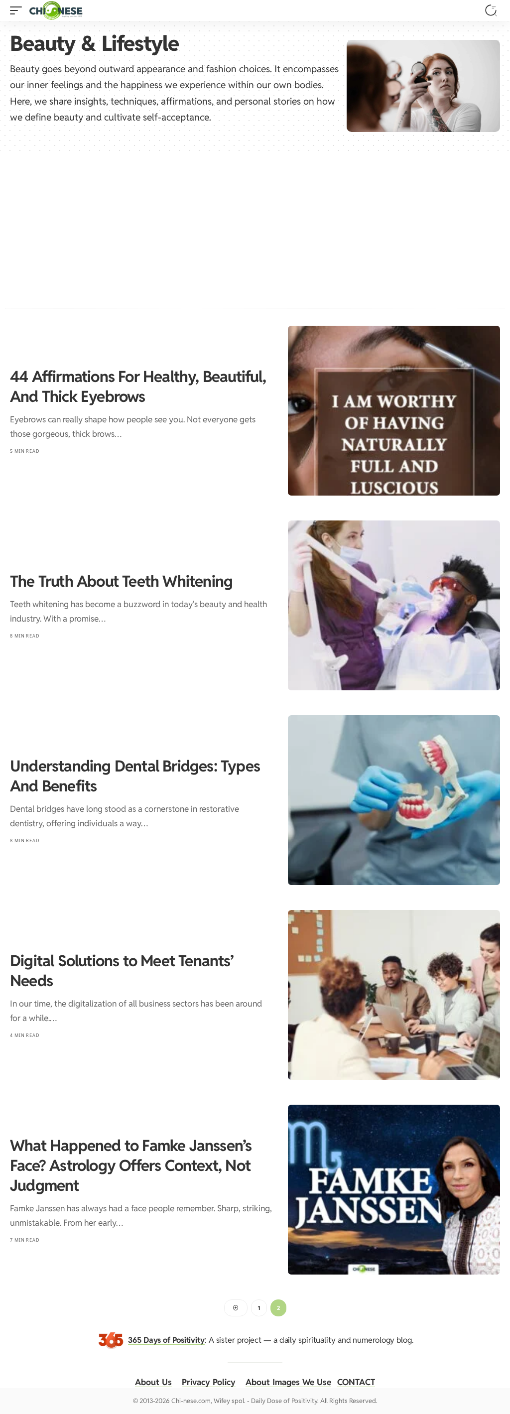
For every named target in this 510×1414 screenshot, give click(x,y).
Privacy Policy (209, 1382)
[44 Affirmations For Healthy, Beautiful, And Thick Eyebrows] (394, 411)
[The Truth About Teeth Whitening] (394, 605)
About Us (153, 1382)
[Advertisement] (255, 225)
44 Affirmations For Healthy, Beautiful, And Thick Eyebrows (138, 386)
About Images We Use (288, 1382)
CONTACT (356, 1382)
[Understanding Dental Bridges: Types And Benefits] (394, 800)
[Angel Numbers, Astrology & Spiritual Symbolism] (56, 10)
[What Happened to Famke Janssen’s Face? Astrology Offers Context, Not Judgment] (394, 1190)
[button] (18, 10)
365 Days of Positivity (166, 1340)
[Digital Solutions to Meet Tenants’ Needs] (394, 995)
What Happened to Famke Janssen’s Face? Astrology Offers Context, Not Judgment (131, 1165)
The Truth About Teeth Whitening (121, 581)
